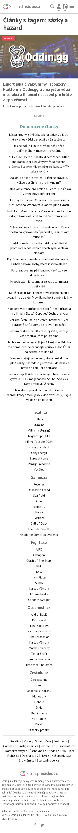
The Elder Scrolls (39, 529)
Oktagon (39, 555)
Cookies (28, 811)
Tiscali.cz (39, 412)
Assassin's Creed (39, 490)
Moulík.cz (67, 751)
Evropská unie (39, 458)
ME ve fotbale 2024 (39, 442)
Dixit (39, 707)
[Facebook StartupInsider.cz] (35, 825)
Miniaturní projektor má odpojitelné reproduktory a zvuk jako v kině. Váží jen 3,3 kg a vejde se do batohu (39, 395)
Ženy (48, 741)
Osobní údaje (42, 811)
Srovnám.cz (26, 760)
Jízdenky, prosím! (39, 730)
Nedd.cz (53, 751)
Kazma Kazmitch (39, 631)
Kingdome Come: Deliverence (39, 535)
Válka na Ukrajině (39, 430)
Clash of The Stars (39, 561)
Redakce (17, 811)
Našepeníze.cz (61, 756)
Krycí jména (39, 713)
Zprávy (28, 741)
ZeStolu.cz (48, 746)
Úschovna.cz (37, 751)
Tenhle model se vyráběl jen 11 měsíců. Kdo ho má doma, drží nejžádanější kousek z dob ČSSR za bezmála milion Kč (39, 347)
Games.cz (39, 477)
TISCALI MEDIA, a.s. (41, 815)
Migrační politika (39, 436)
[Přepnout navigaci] (59, 6)
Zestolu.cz (39, 672)
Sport (39, 741)
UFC (39, 549)
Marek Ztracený (39, 648)
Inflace (39, 419)
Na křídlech (39, 719)
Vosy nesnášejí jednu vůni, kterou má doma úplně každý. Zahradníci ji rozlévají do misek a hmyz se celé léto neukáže (39, 363)
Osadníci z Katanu (39, 691)
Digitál (8, 38)
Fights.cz (39, 542)
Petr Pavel (39, 620)
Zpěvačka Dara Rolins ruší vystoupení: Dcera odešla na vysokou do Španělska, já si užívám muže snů (39, 232)
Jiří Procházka (39, 594)
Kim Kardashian (39, 637)
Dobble (39, 702)
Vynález (39, 469)
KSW (39, 572)
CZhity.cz (43, 756)
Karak (39, 724)
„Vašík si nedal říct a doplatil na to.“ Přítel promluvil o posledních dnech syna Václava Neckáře (39, 248)
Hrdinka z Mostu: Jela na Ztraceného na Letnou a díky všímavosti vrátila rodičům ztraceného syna (39, 216)
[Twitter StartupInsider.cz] (42, 825)
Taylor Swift (39, 654)
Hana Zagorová (39, 626)
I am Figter (39, 577)
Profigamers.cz (28, 746)
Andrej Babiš (39, 614)
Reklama (6, 811)
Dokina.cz (28, 756)
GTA (39, 501)
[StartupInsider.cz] (21, 6)
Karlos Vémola (39, 588)
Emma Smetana (39, 659)
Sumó (39, 583)
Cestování (60, 741)
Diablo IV (39, 507)
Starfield (39, 495)
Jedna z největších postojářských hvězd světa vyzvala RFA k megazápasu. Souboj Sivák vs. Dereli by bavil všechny (39, 379)
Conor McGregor (39, 600)
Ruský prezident (39, 447)
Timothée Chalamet (39, 665)
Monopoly (39, 696)
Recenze (39, 484)
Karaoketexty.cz (16, 751)
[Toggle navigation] (71, 6)
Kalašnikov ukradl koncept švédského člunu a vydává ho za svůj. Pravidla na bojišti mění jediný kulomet (39, 297)
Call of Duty (39, 523)
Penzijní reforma (39, 464)
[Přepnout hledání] (52, 6)
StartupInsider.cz (48, 760)
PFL (39, 566)
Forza (39, 512)
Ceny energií (39, 453)
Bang (39, 685)
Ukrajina (39, 425)
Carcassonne (39, 679)
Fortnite (39, 518)
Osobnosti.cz (39, 607)
